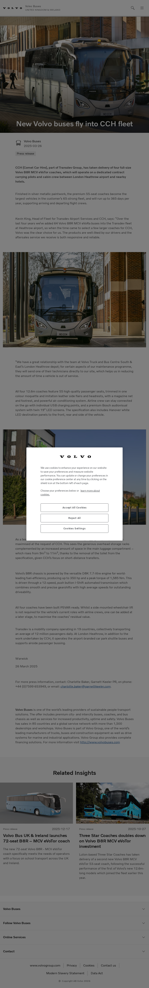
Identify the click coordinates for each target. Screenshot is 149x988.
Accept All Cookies (74, 507)
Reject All (74, 518)
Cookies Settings (74, 528)
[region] (74, 493)
